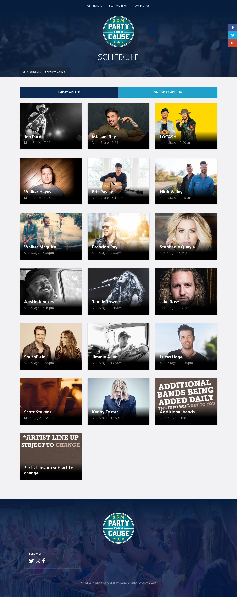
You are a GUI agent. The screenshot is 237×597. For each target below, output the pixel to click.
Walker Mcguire (40, 247)
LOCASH (168, 137)
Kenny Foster (105, 412)
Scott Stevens (38, 412)
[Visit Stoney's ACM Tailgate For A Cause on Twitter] (31, 561)
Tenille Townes (107, 302)
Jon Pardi (33, 137)
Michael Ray (104, 137)
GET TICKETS (94, 6)
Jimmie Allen (104, 357)
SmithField (35, 357)
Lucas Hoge (171, 357)
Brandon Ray (104, 247)
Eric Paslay (102, 192)
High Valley (171, 192)
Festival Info (117, 6)
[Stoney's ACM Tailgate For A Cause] (118, 31)
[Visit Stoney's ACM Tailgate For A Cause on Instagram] (38, 561)
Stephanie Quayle (177, 247)
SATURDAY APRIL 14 (168, 92)
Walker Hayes (37, 192)
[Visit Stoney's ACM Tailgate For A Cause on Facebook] (43, 561)
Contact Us (142, 6)
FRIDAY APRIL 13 (69, 92)
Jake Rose (169, 302)
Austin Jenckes (39, 302)
